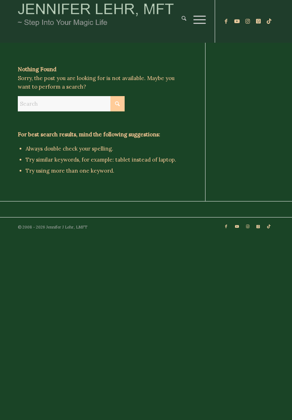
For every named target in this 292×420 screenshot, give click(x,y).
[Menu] (196, 21)
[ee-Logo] (96, 21)
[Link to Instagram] (247, 21)
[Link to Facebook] (226, 21)
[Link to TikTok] (269, 21)
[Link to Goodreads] (258, 21)
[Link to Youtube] (236, 21)
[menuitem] (180, 21)
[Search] (180, 21)
